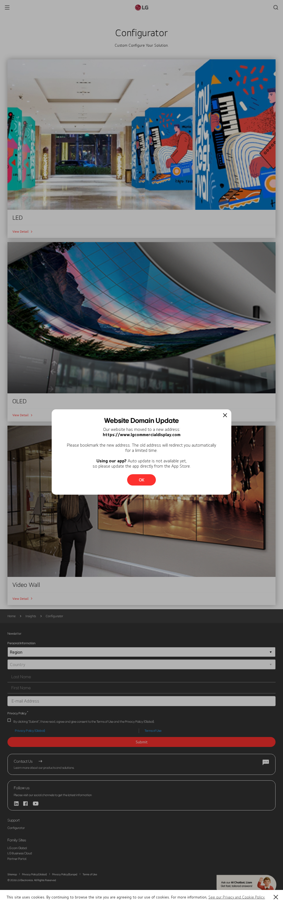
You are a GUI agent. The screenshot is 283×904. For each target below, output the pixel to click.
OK (142, 480)
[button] (276, 897)
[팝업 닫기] (225, 415)
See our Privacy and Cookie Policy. (236, 897)
